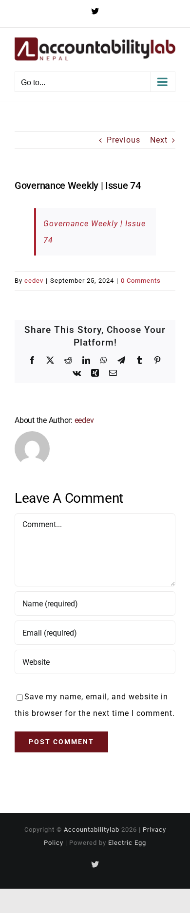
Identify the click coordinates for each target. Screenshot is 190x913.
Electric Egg (127, 842)
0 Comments (141, 280)
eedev (33, 280)
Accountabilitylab (91, 829)
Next (159, 140)
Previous (123, 140)
